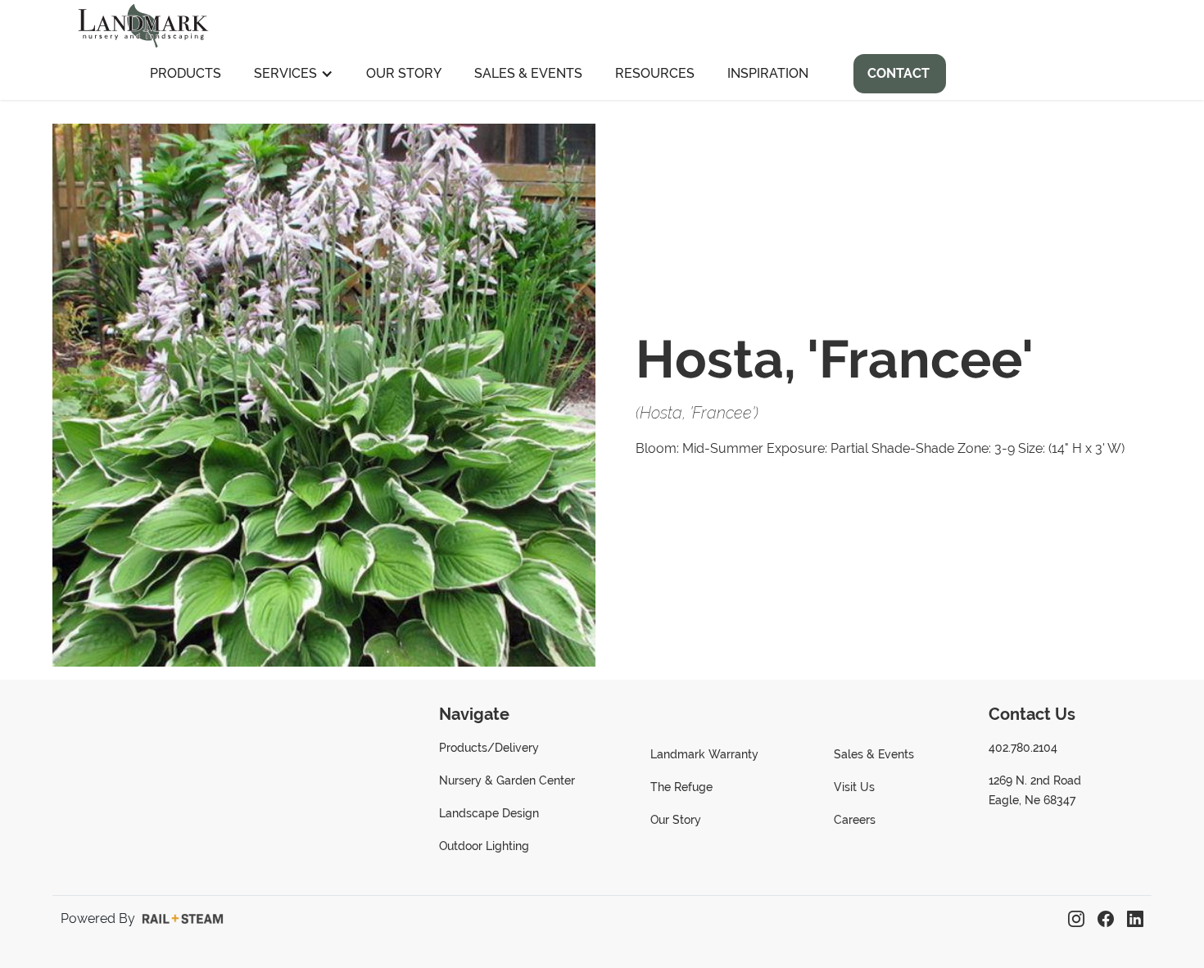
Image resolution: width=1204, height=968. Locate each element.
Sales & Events (528, 73)
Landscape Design (489, 813)
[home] (143, 23)
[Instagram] (1076, 919)
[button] (294, 73)
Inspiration (767, 73)
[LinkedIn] (1135, 919)
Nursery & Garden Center (507, 780)
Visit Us (854, 787)
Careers (855, 819)
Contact (898, 73)
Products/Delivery (489, 747)
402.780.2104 (1023, 747)
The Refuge (681, 787)
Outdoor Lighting (484, 846)
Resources (655, 73)
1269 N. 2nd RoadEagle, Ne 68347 (1035, 790)
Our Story (403, 73)
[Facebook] (1106, 919)
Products (185, 73)
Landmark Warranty (704, 754)
